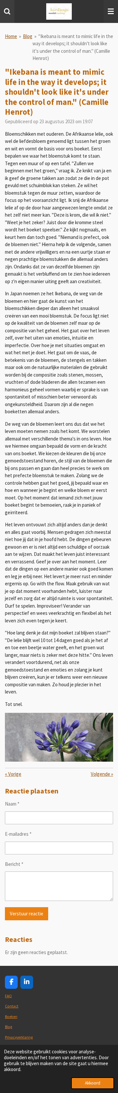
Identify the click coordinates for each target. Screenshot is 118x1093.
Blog (27, 36)
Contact (11, 1006)
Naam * (12, 804)
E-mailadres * (18, 834)
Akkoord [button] (92, 1083)
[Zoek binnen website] (7, 11)
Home (11, 36)
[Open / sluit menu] (111, 11)
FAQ (8, 996)
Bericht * (14, 864)
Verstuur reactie (26, 913)
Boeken (11, 1016)
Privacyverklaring (19, 1037)
